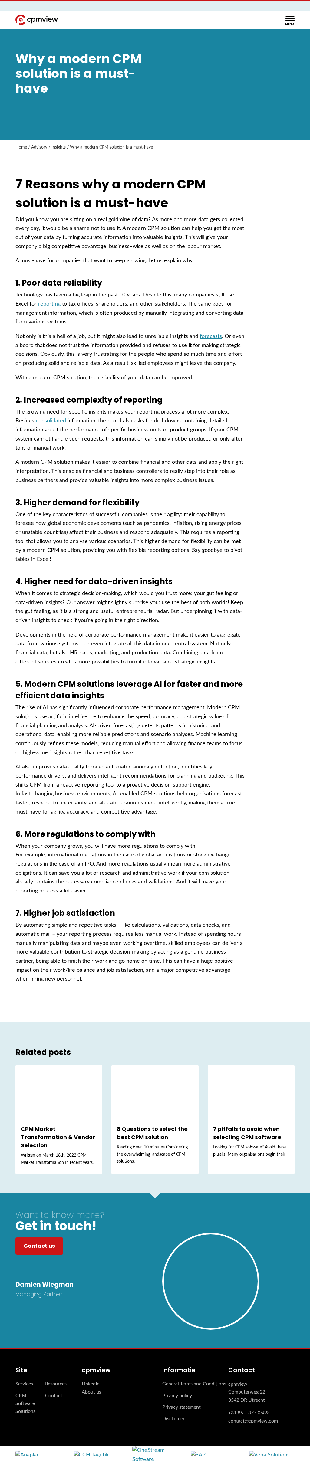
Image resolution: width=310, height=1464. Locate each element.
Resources (56, 1383)
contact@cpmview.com (253, 1421)
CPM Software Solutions (25, 1403)
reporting (49, 304)
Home (21, 147)
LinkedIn (91, 1383)
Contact (53, 1395)
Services (24, 1383)
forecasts (211, 336)
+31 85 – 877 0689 (248, 1412)
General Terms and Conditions (194, 1383)
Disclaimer (173, 1418)
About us (91, 1392)
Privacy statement (181, 1407)
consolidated (51, 421)
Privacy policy (177, 1395)
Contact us (39, 1245)
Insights (58, 147)
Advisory (39, 147)
